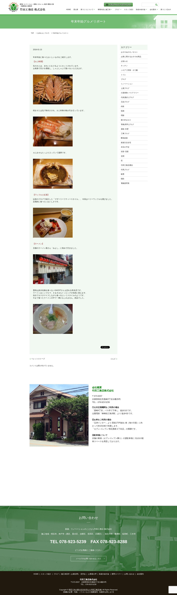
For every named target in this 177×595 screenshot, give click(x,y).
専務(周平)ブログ (127, 124)
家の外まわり (126, 120)
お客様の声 (92, 574)
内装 (122, 106)
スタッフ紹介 (128, 9)
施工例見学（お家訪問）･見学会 (73, 574)
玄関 (122, 156)
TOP (32, 33)
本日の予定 (125, 147)
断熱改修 (124, 138)
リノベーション (127, 84)
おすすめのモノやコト (129, 52)
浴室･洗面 (124, 151)
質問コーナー (117, 574)
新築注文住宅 (126, 143)
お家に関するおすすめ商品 (131, 57)
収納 (122, 111)
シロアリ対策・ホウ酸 (129, 70)
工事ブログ (125, 133)
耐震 (122, 174)
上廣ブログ (125, 88)
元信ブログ (125, 102)
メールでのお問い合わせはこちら (88, 559)
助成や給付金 (140, 9)
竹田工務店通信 (127, 165)
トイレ (123, 75)
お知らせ (41, 33)
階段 (122, 179)
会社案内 (153, 9)
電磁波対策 (125, 183)
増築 (122, 115)
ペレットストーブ (38, 359)
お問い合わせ (129, 574)
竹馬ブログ (125, 170)
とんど (113, 359)
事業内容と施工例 (104, 9)
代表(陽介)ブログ (127, 97)
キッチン (124, 66)
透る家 (75, 9)
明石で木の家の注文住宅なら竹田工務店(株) (85, 590)
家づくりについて (87, 9)
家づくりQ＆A (166, 9)
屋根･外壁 (124, 129)
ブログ (117, 9)
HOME (68, 9)
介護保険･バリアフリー (130, 93)
